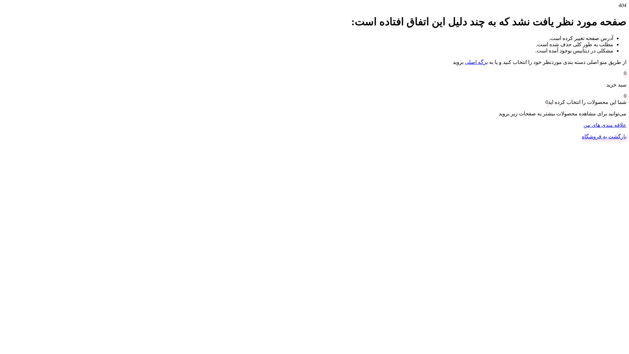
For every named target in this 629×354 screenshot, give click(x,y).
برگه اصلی (476, 62)
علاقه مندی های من (604, 125)
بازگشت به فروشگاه (604, 136)
